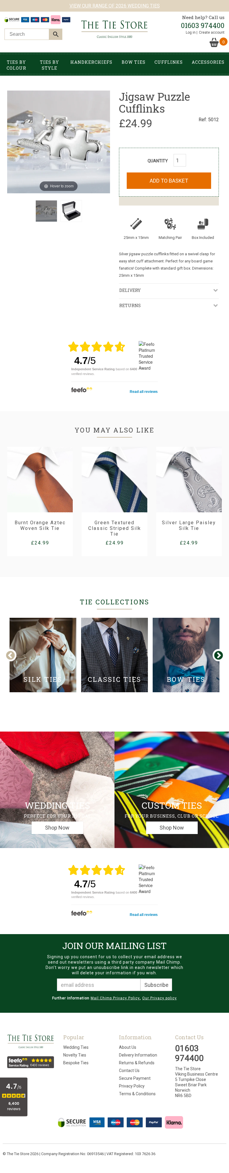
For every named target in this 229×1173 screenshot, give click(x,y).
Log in (191, 32)
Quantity (158, 160)
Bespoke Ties (76, 1062)
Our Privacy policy (159, 998)
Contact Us (129, 1070)
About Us (127, 1047)
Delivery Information (138, 1055)
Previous (15, 656)
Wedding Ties (76, 1047)
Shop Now (57, 827)
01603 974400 (203, 25)
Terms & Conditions (137, 1093)
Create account (212, 32)
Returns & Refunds (136, 1062)
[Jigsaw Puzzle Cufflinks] (46, 211)
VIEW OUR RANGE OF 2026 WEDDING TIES (114, 6)
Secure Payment (135, 1078)
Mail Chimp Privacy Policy (115, 998)
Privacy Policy (132, 1086)
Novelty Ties (74, 1055)
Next (218, 656)
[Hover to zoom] (58, 141)
